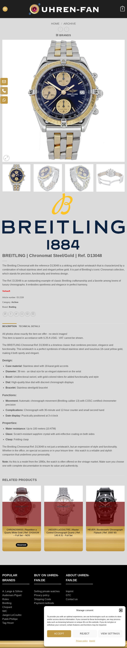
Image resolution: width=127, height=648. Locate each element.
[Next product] (60, 29)
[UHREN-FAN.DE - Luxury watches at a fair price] (63, 9)
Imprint (92, 641)
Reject (85, 633)
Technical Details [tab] (29, 326)
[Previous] (8, 101)
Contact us (72, 599)
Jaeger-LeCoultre (12, 615)
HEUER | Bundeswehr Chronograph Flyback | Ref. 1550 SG (105, 531)
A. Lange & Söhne (12, 591)
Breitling (12, 307)
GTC (68, 595)
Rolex (5, 599)
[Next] (118, 101)
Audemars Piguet (11, 595)
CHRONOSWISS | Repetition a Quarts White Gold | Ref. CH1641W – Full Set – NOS (21, 532)
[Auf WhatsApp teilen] (5, 314)
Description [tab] (9, 326)
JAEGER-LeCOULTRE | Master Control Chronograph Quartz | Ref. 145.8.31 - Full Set (63, 532)
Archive (70, 23)
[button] (120, 610)
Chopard (7, 607)
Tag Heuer (8, 623)
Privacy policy (82, 641)
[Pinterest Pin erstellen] (27, 314)
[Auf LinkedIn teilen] (33, 314)
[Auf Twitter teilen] (16, 314)
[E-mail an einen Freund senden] (21, 314)
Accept (59, 633)
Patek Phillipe (10, 619)
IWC (4, 611)
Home (55, 23)
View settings (110, 633)
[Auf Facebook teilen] (10, 314)
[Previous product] (66, 29)
